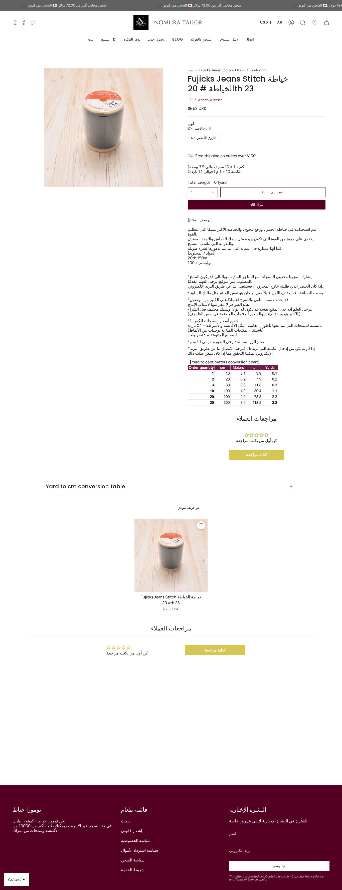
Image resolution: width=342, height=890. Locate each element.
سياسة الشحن (132, 860)
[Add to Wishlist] (201, 525)
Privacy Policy (313, 876)
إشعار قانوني (131, 830)
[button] (302, 22)
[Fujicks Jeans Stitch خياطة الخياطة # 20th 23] (171, 555)
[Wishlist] (314, 22)
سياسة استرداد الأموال (139, 850)
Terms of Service (246, 879)
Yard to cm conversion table (85, 486)
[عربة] (326, 22)
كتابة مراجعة (256, 454)
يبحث (125, 821)
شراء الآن (256, 204)
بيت (190, 70)
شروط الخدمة (132, 869)
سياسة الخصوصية (135, 840)
